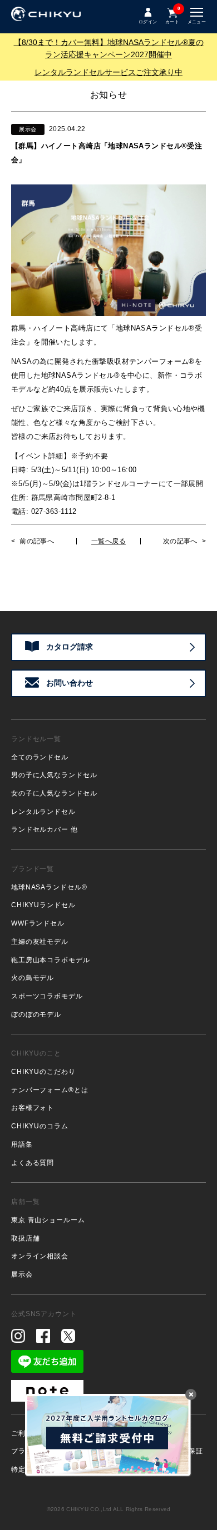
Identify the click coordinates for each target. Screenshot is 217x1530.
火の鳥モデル (32, 978)
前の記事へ (36, 541)
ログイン (148, 21)
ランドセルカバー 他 (44, 829)
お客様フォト (32, 1108)
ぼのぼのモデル (36, 1014)
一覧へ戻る (108, 541)
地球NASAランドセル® (49, 887)
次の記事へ (180, 541)
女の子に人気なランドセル (54, 793)
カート (172, 15)
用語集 (22, 1144)
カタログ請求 (69, 646)
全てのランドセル (39, 757)
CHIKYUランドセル (43, 905)
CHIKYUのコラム (39, 1126)
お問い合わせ (69, 682)
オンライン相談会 (39, 1256)
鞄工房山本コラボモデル (50, 960)
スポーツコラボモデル (47, 996)
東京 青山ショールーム (48, 1220)
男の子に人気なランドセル (54, 775)
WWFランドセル (38, 923)
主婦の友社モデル (39, 942)
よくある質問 (32, 1163)
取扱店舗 (25, 1238)
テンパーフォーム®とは (49, 1090)
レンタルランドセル (43, 812)
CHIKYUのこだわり (43, 1072)
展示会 (22, 1274)
